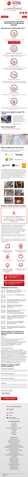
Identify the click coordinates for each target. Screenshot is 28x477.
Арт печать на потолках (14, 442)
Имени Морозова (5, 357)
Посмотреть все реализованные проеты (11, 128)
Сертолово (18, 351)
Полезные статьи (6, 474)
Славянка (18, 362)
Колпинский (15, 340)
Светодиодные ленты (14, 448)
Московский (9, 342)
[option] (14, 139)
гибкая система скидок (21, 261)
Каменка (8, 361)
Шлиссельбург (4, 356)
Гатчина (3, 349)
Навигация (4, 17)
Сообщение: (3, 383)
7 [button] (26, 19)
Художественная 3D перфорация (14, 450)
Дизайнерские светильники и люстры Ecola (14, 447)
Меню (24, 17)
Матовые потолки (14, 457)
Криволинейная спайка (14, 453)
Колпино (3, 352)
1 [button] (17, 19)
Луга (22, 351)
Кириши (21, 349)
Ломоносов (13, 362)
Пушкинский (18, 344)
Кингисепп (3, 351)
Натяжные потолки (14, 439)
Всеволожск (9, 351)
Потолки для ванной (14, 468)
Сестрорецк (8, 352)
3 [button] (20, 19)
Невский (14, 342)
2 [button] (18, 19)
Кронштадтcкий (21, 341)
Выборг (6, 349)
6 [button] (24, 19)
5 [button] (23, 19)
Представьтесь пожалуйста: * (7, 368)
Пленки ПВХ (14, 456)
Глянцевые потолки (14, 459)
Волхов (13, 351)
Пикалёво (3, 353)
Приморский (12, 344)
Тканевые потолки (14, 462)
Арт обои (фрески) (14, 443)
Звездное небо (14, 451)
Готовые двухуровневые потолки (14, 445)
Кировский (9, 340)
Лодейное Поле (22, 352)
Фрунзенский (4, 345)
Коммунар (24, 353)
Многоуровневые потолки (14, 464)
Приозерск (19, 353)
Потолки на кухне (14, 467)
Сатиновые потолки (14, 461)
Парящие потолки (14, 465)
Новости (4, 475)
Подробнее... (20, 69)
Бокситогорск (10, 355)
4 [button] (21, 19)
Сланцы (13, 352)
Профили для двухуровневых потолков (14, 454)
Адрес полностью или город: (7, 378)
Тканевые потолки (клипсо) (14, 440)
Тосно (25, 351)
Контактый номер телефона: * (7, 373)
